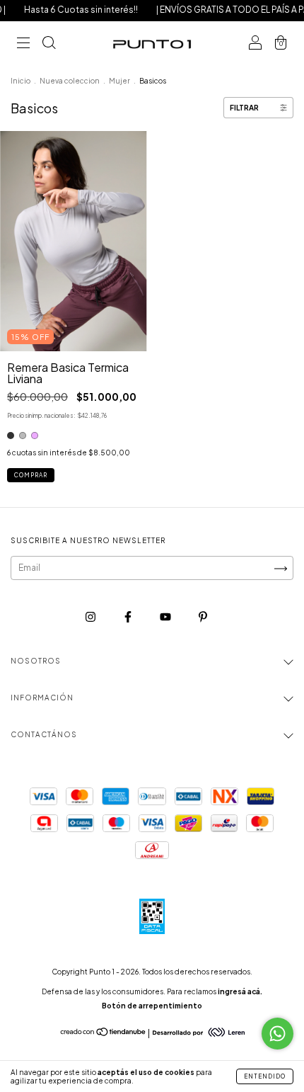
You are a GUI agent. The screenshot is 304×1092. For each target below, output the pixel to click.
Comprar (30, 475)
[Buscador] (49, 44)
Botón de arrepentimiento (152, 1005)
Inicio (20, 80)
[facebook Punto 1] (128, 617)
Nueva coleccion (70, 80)
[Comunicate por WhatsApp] (277, 1034)
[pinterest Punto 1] (203, 617)
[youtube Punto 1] (166, 617)
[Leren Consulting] (199, 1033)
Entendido (265, 1076)
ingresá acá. (240, 991)
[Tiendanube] (103, 1033)
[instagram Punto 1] (91, 617)
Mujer (119, 80)
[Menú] (23, 44)
